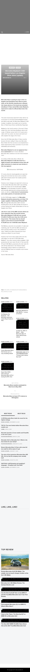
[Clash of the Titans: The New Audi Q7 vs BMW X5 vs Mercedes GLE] (15, 610)
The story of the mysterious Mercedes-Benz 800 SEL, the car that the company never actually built (14, 456)
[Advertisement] (15, 15)
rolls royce (4, 291)
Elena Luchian (5, 301)
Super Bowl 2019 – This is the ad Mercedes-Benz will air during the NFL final (7, 374)
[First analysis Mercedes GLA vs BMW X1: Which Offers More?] (15, 601)
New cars (12, 67)
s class (10, 291)
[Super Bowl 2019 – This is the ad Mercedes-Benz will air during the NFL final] (7, 366)
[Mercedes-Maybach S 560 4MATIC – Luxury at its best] (22, 306)
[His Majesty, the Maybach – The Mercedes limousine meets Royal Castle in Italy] (7, 307)
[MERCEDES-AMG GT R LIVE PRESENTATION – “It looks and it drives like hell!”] (22, 346)
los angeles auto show (16, 289)
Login (27, 31)
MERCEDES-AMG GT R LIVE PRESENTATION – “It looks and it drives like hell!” (22, 354)
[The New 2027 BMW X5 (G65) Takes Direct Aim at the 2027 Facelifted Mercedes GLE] (15, 620)
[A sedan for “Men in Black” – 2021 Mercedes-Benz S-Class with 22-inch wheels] (22, 324)
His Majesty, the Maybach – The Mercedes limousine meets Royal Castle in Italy (7, 317)
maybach (24, 289)
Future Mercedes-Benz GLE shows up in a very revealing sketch (7, 352)
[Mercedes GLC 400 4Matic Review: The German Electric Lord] (15, 579)
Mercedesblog (7, 77)
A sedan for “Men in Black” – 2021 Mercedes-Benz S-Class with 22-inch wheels (21, 334)
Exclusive (6, 289)
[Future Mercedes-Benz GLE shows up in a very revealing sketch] (7, 345)
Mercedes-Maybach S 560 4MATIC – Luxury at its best (22, 312)
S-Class (18, 67)
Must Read (21, 413)
